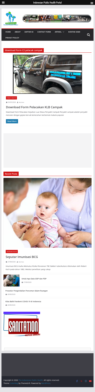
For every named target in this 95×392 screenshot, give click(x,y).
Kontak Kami (74, 32)
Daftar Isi (28, 32)
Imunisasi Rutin (12, 251)
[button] (63, 32)
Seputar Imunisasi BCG (22, 257)
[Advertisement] (47, 150)
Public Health (11, 98)
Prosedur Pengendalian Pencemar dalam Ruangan (26, 291)
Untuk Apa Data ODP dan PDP (34, 279)
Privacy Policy (12, 38)
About (18, 32)
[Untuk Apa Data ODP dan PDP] (11, 281)
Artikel (58, 32)
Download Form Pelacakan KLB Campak (34, 107)
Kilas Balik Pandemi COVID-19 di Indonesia (23, 301)
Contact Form (44, 32)
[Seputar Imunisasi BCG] (47, 213)
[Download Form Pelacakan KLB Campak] (47, 74)
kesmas (21, 102)
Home (8, 32)
